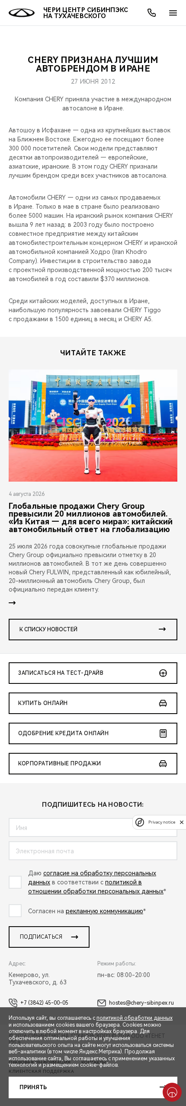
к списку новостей (48, 630)
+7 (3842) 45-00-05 (44, 1003)
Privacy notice (161, 822)
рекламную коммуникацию (104, 911)
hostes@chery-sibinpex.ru (141, 1003)
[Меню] (173, 13)
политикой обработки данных (134, 1018)
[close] (181, 822)
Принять (33, 1087)
